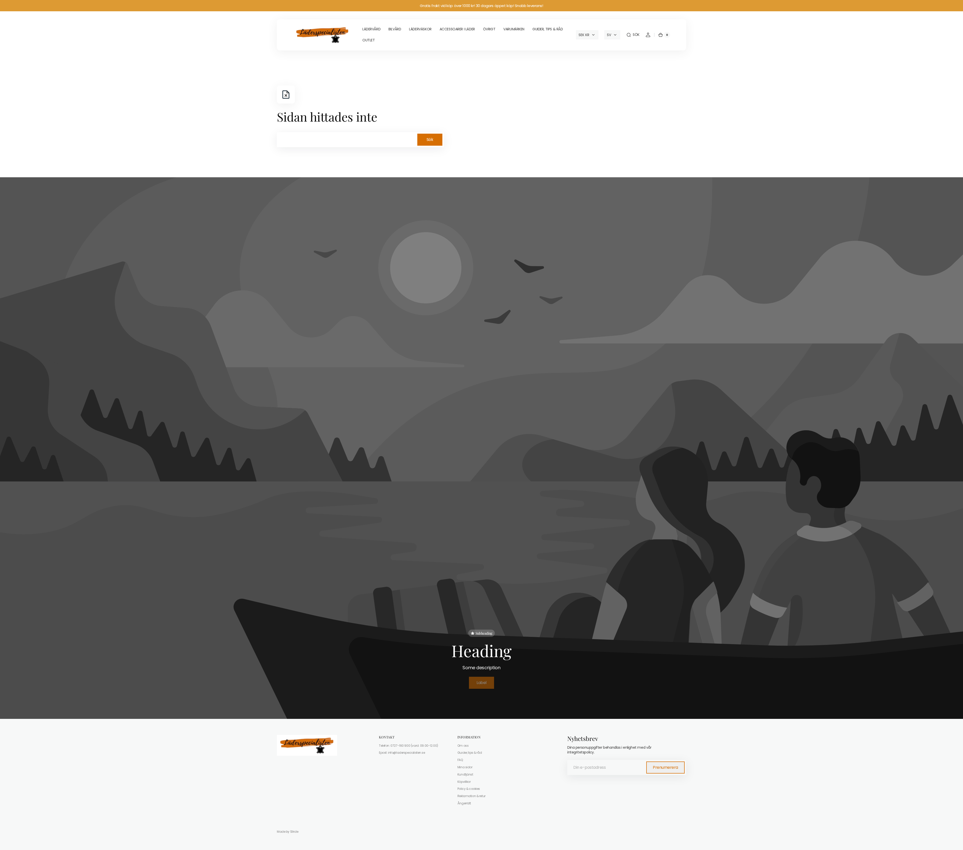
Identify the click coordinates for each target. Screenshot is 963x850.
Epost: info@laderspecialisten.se (402, 752)
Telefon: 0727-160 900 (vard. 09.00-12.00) (408, 746)
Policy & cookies (468, 789)
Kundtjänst (465, 774)
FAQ (460, 760)
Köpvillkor (464, 782)
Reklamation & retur (471, 796)
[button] (632, 34)
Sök (430, 139)
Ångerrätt (464, 803)
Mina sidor (464, 767)
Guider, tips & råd (469, 752)
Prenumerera (665, 767)
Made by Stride (287, 832)
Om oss (462, 746)
